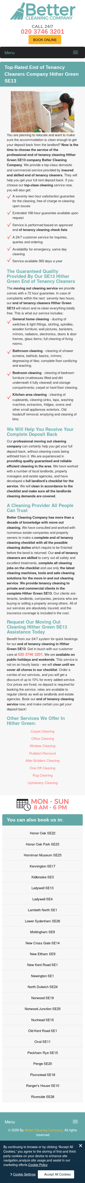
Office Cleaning (42, 738)
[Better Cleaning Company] (42, 18)
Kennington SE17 (42, 866)
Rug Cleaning (43, 775)
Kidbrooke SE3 (43, 876)
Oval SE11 (42, 1041)
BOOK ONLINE (45, 39)
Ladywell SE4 (42, 898)
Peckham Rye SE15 (42, 1052)
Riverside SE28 (42, 1096)
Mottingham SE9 (42, 931)
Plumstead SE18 (42, 1074)
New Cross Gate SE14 (43, 942)
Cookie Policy (38, 1164)
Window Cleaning (42, 745)
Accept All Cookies (57, 1174)
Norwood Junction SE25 (43, 1008)
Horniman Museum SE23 (42, 855)
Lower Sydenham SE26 (42, 920)
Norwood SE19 (42, 997)
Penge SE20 (42, 1063)
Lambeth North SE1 (42, 909)
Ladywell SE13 (42, 887)
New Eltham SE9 (42, 953)
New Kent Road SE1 (42, 964)
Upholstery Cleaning (43, 782)
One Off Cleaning (42, 767)
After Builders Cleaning (42, 760)
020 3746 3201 (30, 654)
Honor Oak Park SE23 (42, 844)
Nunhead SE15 (42, 1019)
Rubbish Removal (42, 753)
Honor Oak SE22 (42, 833)
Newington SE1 (42, 975)
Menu (10, 52)
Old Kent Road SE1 (42, 1030)
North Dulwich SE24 (43, 986)
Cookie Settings (24, 1174)
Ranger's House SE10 (42, 1085)
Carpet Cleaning (42, 731)
